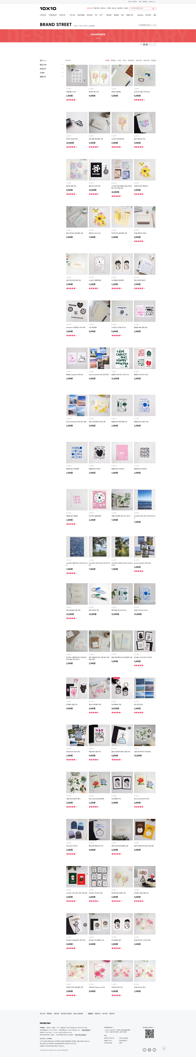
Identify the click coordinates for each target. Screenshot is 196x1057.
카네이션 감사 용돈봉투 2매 (74, 987)
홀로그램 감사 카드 (139, 139)
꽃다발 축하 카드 (94, 92)
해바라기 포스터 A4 (95, 233)
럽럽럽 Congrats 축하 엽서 (74, 374)
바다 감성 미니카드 (72, 846)
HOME (75, 26)
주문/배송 (145, 1)
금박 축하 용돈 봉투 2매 (73, 280)
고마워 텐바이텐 (108, 1043)
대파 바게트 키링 (94, 610)
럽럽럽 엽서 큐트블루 (72, 469)
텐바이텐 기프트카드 (109, 1038)
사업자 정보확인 (86, 1030)
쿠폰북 (120, 1043)
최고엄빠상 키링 (116, 704)
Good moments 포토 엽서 (142, 563)
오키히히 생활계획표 (95, 516)
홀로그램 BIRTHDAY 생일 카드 (120, 752)
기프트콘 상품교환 (123, 1038)
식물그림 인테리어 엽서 (73, 799)
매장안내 (112, 1014)
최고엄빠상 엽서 (116, 940)
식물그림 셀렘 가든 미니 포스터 (120, 516)
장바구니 (152, 1)
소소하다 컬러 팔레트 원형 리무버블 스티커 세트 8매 (121, 187)
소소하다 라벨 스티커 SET (142, 92)
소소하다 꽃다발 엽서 (117, 139)
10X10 (48, 8)
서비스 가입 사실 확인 (80, 1035)
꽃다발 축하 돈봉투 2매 (118, 893)
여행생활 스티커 (71, 92)
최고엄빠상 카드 (116, 799)
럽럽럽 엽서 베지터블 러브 (119, 422)
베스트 (114, 8)
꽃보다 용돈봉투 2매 (95, 704)
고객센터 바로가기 (108, 1027)
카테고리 (43, 68)
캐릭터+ (103, 8)
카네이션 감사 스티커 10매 (142, 940)
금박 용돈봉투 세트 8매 (73, 610)
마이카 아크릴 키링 (72, 139)
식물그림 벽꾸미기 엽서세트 (142, 752)
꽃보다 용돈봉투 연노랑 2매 (97, 422)
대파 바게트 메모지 (139, 280)
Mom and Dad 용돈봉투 (96, 799)
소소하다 (68, 89)
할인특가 (120, 8)
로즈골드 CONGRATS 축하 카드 (76, 940)
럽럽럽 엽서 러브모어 (117, 469)
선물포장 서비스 (108, 1040)
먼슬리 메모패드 (116, 92)
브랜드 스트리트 (83, 26)
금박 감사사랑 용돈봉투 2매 (119, 846)
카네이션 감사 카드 (117, 987)
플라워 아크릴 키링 (94, 186)
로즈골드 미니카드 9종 (95, 893)
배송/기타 (43, 64)
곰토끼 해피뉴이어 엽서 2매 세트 (144, 846)
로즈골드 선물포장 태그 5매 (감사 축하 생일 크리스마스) (76, 658)
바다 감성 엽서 (138, 704)
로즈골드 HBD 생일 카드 (141, 893)
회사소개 (42, 1014)
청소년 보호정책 (78, 1014)
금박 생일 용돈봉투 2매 (96, 139)
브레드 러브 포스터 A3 (141, 610)
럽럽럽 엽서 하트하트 (140, 469)
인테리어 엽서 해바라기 (141, 186)
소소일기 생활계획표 (95, 280)
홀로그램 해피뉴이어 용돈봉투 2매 (121, 657)
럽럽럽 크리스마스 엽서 (141, 374)
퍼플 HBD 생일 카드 (95, 752)
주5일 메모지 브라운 (140, 233)
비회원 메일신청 (123, 1040)
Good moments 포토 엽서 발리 (99, 374)
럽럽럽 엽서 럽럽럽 (72, 516)
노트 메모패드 (93, 327)
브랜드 (126, 8)
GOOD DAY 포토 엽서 (73, 752)
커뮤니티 (90, 8)
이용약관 (56, 1014)
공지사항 (105, 1014)
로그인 (129, 1)
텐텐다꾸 (43, 76)
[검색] (153, 8)
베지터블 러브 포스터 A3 (118, 610)
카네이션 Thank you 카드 (97, 987)
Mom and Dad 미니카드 (141, 799)
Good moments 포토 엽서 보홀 (76, 422)
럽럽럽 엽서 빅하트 (94, 469)
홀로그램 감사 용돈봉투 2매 (74, 233)
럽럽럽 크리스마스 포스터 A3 (120, 374)
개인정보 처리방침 (66, 1014)
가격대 (42, 72)
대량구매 (97, 8)
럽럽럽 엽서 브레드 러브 (141, 422)
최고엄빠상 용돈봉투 (117, 280)
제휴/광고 (98, 1014)
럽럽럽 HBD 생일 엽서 (141, 327)
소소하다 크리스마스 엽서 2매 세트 (76, 893)
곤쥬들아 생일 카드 (72, 704)
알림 (140, 1)
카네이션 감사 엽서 (139, 987)
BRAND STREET (56, 25)
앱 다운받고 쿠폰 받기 (148, 1027)
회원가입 (135, 1)
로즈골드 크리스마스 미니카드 (143, 657)
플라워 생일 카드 (71, 186)
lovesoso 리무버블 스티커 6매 (75, 327)
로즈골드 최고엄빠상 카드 (96, 940)
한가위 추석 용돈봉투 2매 (119, 233)
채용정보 (49, 1014)
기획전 (109, 8)
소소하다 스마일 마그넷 (118, 327)
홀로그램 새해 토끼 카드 (96, 846)
